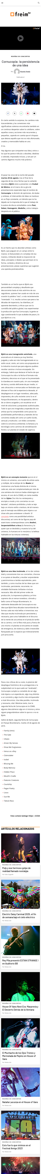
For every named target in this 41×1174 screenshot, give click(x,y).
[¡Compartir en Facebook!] (8, 113)
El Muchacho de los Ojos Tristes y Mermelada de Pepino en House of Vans (19, 1055)
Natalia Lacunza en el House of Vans (20, 1102)
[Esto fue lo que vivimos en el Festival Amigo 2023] (20, 1125)
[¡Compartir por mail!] (34, 113)
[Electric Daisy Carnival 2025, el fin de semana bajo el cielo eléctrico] (20, 894)
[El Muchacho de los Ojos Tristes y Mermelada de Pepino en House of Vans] (20, 1033)
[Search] (39, 3)
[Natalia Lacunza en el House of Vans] (20, 1082)
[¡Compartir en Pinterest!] (28, 113)
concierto (5, 516)
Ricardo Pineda (25, 71)
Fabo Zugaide (9, 874)
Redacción (8, 921)
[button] (2, 3)
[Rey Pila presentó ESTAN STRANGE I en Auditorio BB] (20, 940)
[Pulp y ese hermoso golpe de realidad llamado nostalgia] (20, 848)
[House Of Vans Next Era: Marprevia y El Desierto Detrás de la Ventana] (20, 986)
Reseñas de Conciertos (20, 56)
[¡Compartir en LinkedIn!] (21, 113)
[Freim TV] (20, 13)
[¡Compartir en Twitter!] (14, 113)
